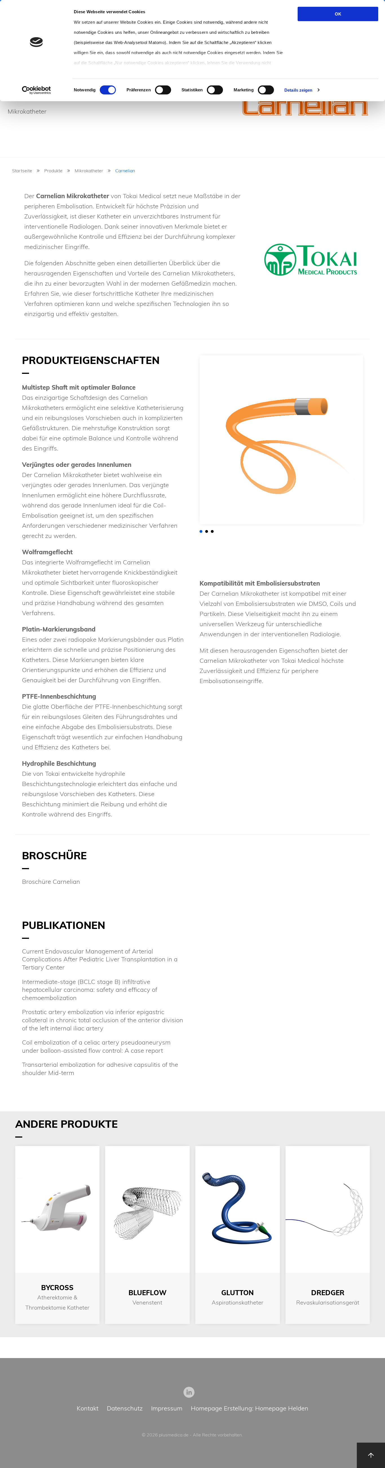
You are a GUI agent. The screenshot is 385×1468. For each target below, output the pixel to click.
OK (338, 14)
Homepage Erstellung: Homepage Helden (249, 1408)
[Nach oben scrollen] (371, 1455)
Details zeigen (298, 90)
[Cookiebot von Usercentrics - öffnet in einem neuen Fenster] (36, 90)
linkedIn (189, 1392)
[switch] (163, 89)
